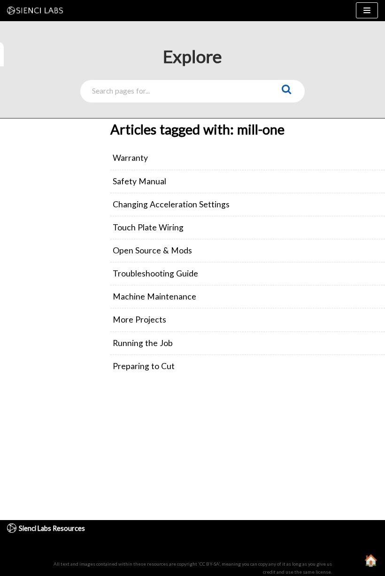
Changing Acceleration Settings (171, 204)
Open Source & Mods (152, 250)
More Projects (139, 319)
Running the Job (143, 343)
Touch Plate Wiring (148, 227)
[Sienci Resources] (37, 11)
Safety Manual (139, 181)
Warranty (130, 158)
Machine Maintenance (154, 296)
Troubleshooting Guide (155, 273)
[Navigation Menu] (367, 10)
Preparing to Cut (144, 366)
